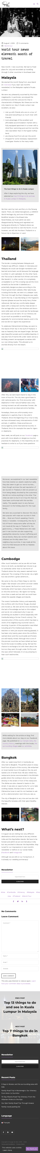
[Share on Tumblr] (27, 901)
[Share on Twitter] (18, 901)
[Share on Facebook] (13, 901)
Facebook (29, 435)
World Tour (27, 896)
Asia (3, 892)
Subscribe (20, 881)
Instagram (17, 852)
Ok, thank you (32, 1149)
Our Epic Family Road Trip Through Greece (17, 1103)
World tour (8, 46)
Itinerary (21, 892)
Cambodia (12, 892)
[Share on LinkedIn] (22, 901)
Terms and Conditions (8, 1144)
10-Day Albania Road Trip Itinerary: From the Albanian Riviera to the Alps (18, 1098)
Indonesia (7, 85)
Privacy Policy (20, 1144)
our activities (26, 746)
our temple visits (26, 741)
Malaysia (31, 892)
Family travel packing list (10, 1107)
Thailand (17, 896)
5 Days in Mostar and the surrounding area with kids (19, 1085)
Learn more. (7, 1150)
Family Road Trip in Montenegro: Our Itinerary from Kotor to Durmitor (18, 1092)
